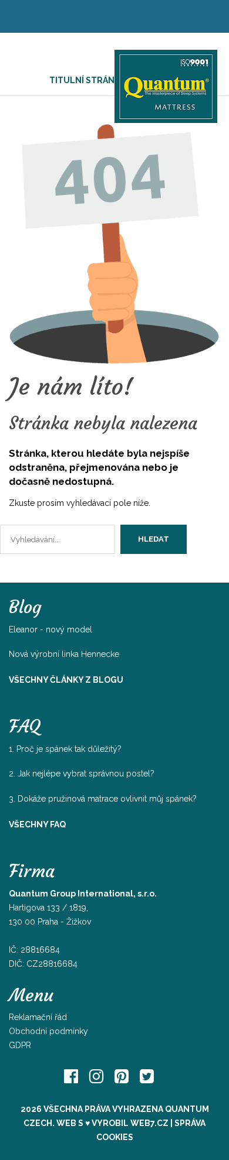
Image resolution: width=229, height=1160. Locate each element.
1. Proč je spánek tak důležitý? (65, 749)
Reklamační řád (38, 1017)
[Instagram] (96, 1076)
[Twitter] (147, 1076)
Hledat (153, 539)
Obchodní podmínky (48, 1031)
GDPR (20, 1045)
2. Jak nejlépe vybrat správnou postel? (81, 773)
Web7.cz (149, 1123)
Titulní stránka (87, 80)
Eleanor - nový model (50, 629)
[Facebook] (71, 1076)
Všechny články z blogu (66, 680)
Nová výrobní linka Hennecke (64, 654)
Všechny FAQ (37, 824)
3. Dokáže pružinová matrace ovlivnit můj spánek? (103, 798)
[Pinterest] (121, 1076)
